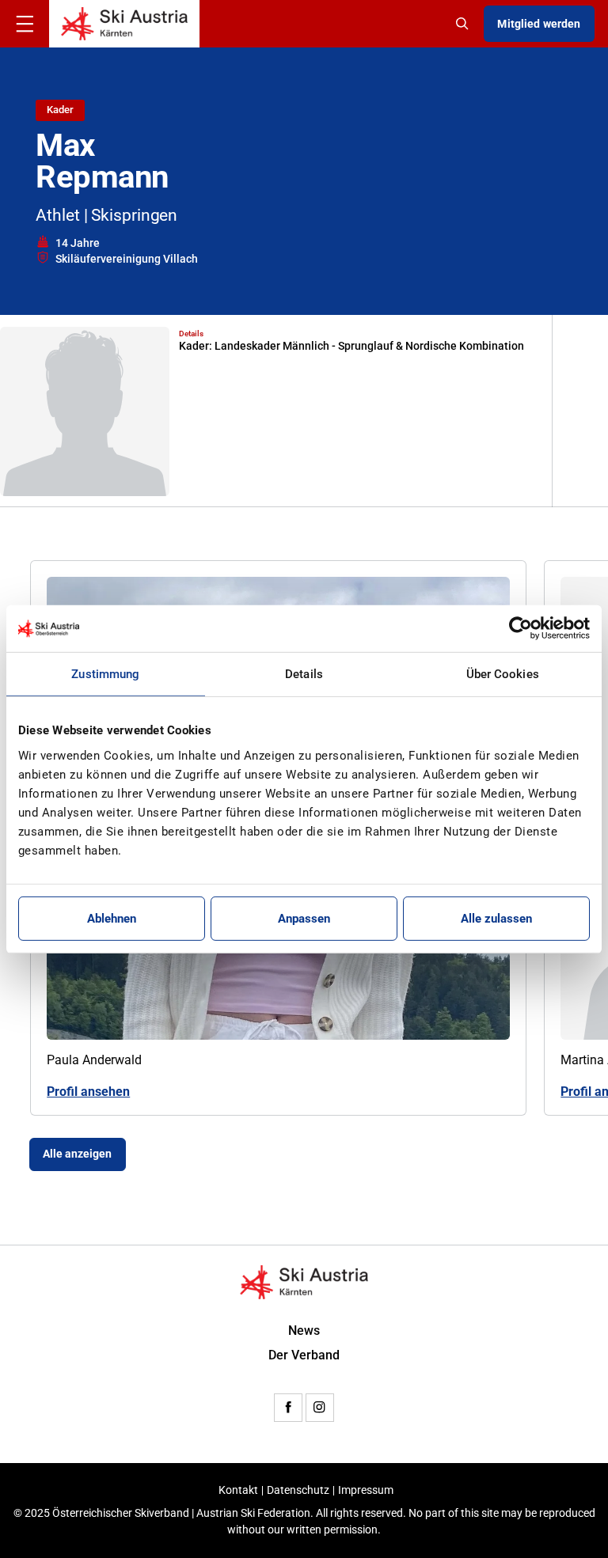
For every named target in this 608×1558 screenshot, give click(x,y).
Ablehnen (111, 919)
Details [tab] (304, 674)
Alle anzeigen (77, 1153)
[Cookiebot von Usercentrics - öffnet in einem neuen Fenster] (520, 628)
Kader (60, 110)
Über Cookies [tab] (502, 674)
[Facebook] (288, 1407)
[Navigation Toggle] (24, 23)
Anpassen (304, 919)
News (304, 1331)
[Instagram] (320, 1407)
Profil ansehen (88, 1092)
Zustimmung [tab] (105, 674)
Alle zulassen (496, 919)
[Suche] (464, 23)
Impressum (365, 1490)
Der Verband (304, 1355)
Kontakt (238, 1490)
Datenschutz (298, 1490)
